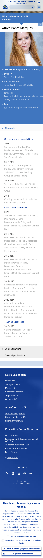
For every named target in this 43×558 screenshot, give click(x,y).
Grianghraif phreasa (14, 392)
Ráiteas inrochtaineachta (16, 449)
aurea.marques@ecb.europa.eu (22, 108)
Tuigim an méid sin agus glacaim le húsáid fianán (23, 548)
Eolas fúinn (10, 381)
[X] (7, 473)
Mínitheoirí (10, 388)
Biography (10, 128)
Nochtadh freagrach (14, 421)
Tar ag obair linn (12, 385)
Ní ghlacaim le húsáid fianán (23, 554)
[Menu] (39, 7)
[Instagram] (18, 473)
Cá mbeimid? (11, 399)
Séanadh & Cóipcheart (15, 414)
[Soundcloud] (30, 473)
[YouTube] (24, 473)
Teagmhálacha (11, 396)
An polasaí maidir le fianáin (17, 445)
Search (32, 7)
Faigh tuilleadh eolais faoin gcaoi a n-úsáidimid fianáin (22, 542)
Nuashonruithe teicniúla (16, 417)
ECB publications (13, 349)
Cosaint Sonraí (11, 435)
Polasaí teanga (11, 452)
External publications (15, 356)
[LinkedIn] (13, 473)
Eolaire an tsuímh (12, 458)
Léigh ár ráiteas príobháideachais (23, 536)
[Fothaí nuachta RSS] (36, 473)
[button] (38, 2)
